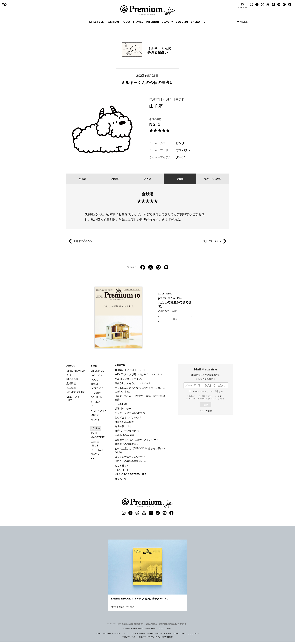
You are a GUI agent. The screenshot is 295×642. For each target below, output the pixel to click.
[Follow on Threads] (262, 4)
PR (92, 458)
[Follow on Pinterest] (284, 4)
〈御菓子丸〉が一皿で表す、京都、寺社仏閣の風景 (140, 397)
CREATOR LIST (242, 7)
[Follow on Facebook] (289, 4)
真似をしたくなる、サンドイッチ (133, 383)
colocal (183, 633)
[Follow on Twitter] (257, 4)
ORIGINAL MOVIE (97, 451)
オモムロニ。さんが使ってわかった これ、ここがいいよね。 (140, 389)
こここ (190, 633)
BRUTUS (107, 633)
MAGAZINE (98, 437)
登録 (205, 404)
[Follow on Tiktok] (273, 4)
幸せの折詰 (121, 404)
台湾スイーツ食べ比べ (127, 430)
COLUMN (182, 21)
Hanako (150, 633)
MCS (196, 633)
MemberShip (75, 392)
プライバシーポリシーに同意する (207, 391)
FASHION (113, 21)
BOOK (94, 424)
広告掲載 (71, 387)
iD (204, 21)
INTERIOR (152, 21)
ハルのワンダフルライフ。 (129, 378)
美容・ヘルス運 (212, 178)
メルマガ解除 (206, 411)
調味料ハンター (123, 408)
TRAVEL (138, 21)
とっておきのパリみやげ (128, 417)
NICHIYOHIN (99, 410)
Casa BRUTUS (118, 633)
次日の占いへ (212, 241)
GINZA (142, 633)
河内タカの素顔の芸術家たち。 (131, 461)
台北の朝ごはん (123, 426)
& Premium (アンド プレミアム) (147, 10)
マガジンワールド (129, 637)
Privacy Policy (154, 637)
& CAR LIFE (122, 470)
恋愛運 (115, 178)
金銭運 (180, 178)
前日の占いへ (83, 241)
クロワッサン (132, 633)
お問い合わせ (167, 637)
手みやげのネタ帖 (124, 435)
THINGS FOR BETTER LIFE (131, 369)
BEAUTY (167, 21)
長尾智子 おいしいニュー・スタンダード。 (138, 439)
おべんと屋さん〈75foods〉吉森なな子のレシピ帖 (140, 450)
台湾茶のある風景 (124, 421)
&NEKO (195, 21)
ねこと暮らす (122, 465)
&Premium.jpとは (75, 372)
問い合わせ (72, 379)
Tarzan (175, 633)
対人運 (147, 178)
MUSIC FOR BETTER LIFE (130, 474)
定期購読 (71, 383)
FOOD (126, 21)
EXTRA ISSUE (95, 443)
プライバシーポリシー (215, 396)
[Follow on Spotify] (279, 4)
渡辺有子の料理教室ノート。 (130, 444)
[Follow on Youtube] (268, 4)
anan (98, 633)
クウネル (159, 633)
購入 (175, 319)
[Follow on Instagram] (251, 4)
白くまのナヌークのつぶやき (130, 456)
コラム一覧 (121, 478)
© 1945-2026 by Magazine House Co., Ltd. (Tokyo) (147, 628)
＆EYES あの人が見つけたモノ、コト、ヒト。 (140, 374)
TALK (94, 432)
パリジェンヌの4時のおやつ (130, 413)
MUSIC (95, 415)
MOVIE (95, 419)
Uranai (96, 428)
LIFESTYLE (96, 21)
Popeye (167, 633)
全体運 (82, 178)
